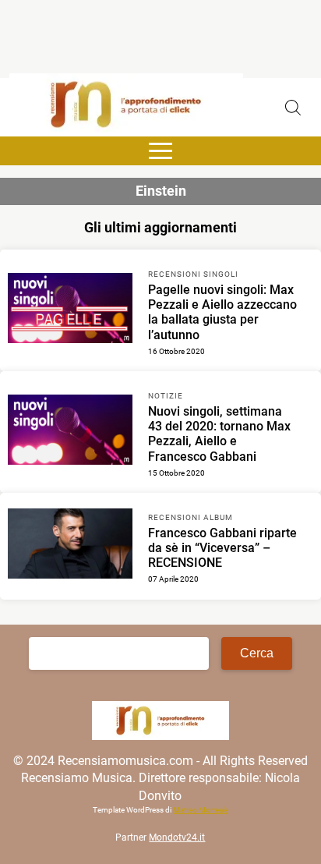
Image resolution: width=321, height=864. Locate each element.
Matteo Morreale (200, 810)
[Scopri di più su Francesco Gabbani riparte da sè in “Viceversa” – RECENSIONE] (70, 545)
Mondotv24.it (177, 837)
